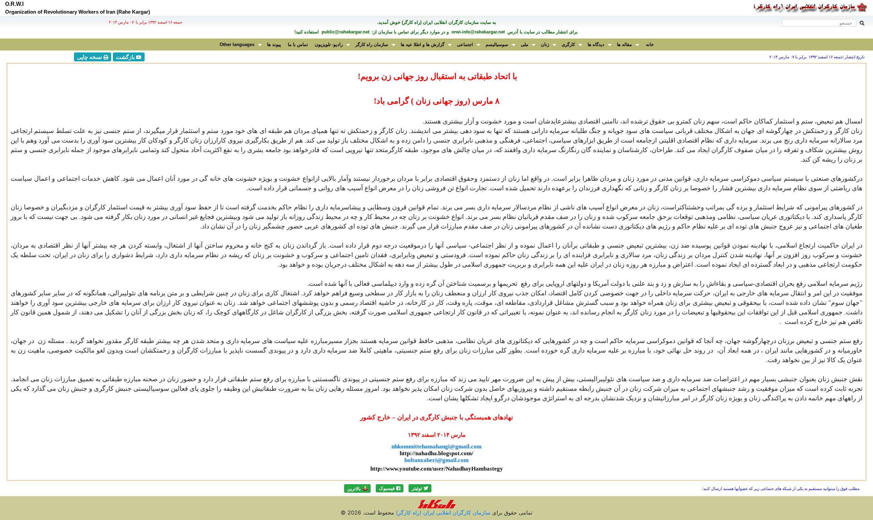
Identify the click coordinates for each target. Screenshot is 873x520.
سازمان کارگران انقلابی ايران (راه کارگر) (442, 512)
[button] (420, 488)
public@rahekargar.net (344, 31)
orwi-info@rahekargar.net (477, 31)
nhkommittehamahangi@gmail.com (436, 446)
